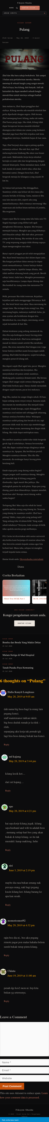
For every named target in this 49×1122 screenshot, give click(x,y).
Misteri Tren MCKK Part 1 (14, 598)
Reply (6, 744)
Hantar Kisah (24, 623)
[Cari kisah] (17, 8)
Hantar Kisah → (30, 8)
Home (11, 8)
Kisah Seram (24, 23)
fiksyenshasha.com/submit (31, 559)
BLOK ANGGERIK (41, 598)
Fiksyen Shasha (24, 3)
